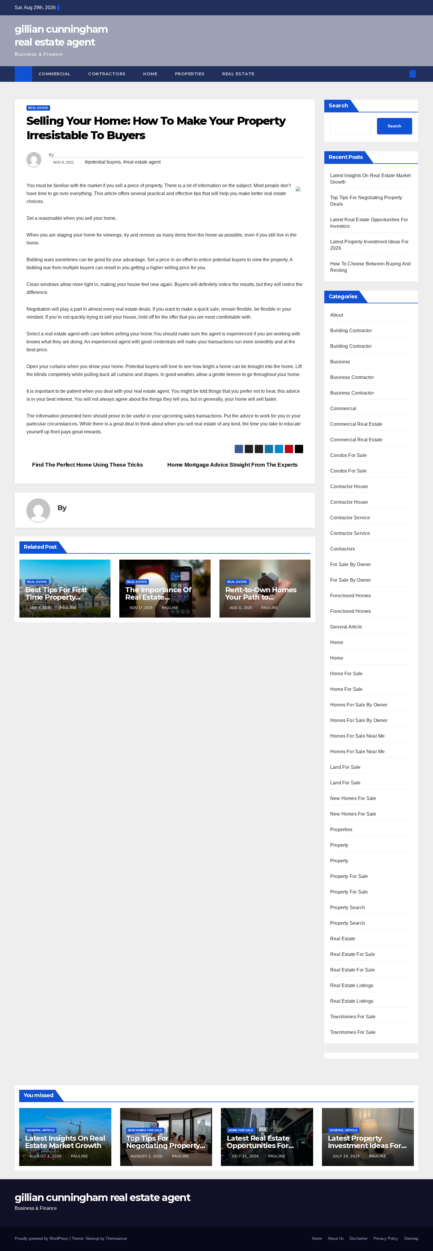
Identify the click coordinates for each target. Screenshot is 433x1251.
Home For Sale (346, 673)
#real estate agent (142, 161)
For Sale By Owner (350, 564)
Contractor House (349, 486)
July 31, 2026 (246, 1156)
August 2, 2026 (147, 1156)
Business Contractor (352, 377)
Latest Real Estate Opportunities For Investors (258, 1145)
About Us (336, 1238)
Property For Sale (349, 876)
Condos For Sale (348, 455)
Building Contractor (351, 330)
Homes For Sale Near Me (357, 735)
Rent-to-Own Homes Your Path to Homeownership (261, 597)
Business (340, 361)
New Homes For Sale (353, 798)
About (336, 314)
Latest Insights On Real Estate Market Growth (65, 1142)
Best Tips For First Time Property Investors (56, 597)
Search (338, 105)
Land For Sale (345, 767)
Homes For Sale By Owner (359, 704)
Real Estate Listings (351, 985)
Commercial (55, 73)
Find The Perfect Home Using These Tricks (87, 465)
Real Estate (239, 73)
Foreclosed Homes (350, 595)
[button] (403, 73)
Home (151, 73)
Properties (190, 73)
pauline (68, 608)
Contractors (107, 73)
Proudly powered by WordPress (42, 1238)
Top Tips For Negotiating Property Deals (163, 1145)
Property (339, 845)
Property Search (347, 907)
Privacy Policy (385, 1238)
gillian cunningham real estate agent (102, 1197)
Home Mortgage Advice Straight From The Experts (233, 465)
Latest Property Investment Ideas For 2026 (364, 1145)
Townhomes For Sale (353, 1016)
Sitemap (411, 1238)
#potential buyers (103, 161)
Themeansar (116, 1238)
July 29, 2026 (347, 1156)
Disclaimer (359, 1238)
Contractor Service (350, 517)
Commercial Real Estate (356, 424)
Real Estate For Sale (352, 954)
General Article (346, 626)
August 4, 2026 (46, 1156)
